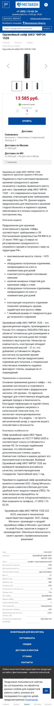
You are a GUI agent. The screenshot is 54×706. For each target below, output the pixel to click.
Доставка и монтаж (27, 650)
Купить (27, 121)
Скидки (27, 644)
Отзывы (27, 656)
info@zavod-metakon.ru (40, 18)
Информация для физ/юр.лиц (27, 632)
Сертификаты (27, 638)
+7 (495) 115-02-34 (27, 11)
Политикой (31, 699)
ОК (46, 690)
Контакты (27, 662)
